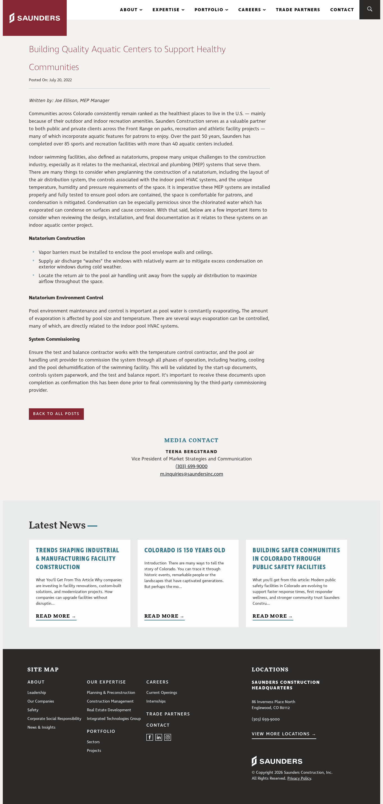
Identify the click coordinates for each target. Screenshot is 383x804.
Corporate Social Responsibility (54, 718)
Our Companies (40, 701)
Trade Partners (298, 10)
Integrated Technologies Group (114, 718)
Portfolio (209, 10)
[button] (131, 10)
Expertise (166, 10)
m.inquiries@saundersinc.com (191, 474)
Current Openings (161, 692)
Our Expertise (106, 682)
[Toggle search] (369, 10)
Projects (94, 750)
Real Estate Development (109, 710)
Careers (249, 10)
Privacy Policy (299, 778)
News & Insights (41, 727)
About (129, 10)
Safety (32, 710)
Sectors (93, 742)
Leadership (36, 692)
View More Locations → (284, 734)
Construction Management (110, 701)
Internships (156, 701)
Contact (342, 10)
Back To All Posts (56, 414)
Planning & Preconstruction (111, 692)
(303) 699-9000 (191, 467)
